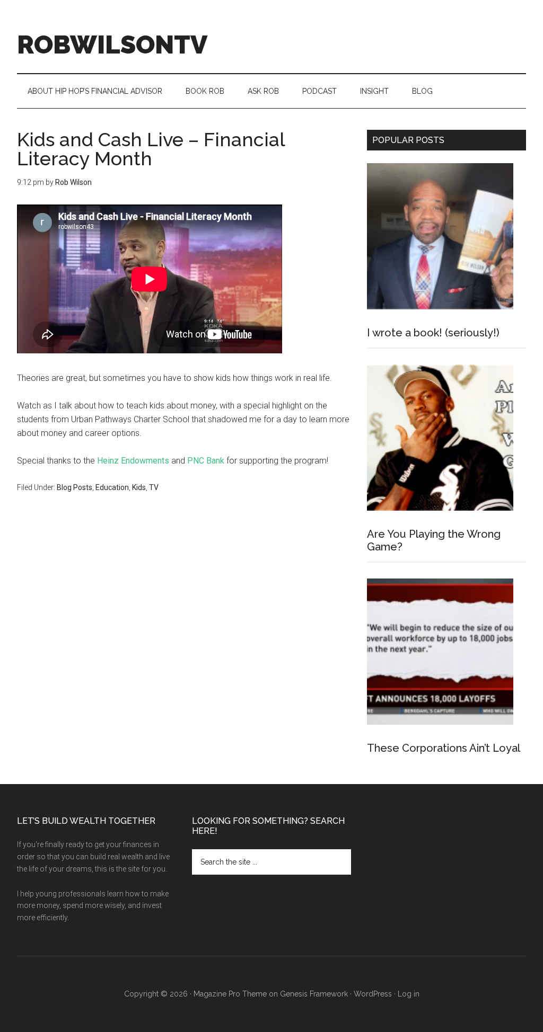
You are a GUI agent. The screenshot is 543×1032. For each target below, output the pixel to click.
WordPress (373, 994)
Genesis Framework (314, 994)
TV (154, 487)
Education (112, 487)
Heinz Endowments (133, 461)
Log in (408, 994)
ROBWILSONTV (112, 44)
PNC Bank (205, 461)
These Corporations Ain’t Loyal (443, 748)
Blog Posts (74, 487)
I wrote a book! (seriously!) (433, 332)
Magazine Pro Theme (230, 994)
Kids (139, 487)
